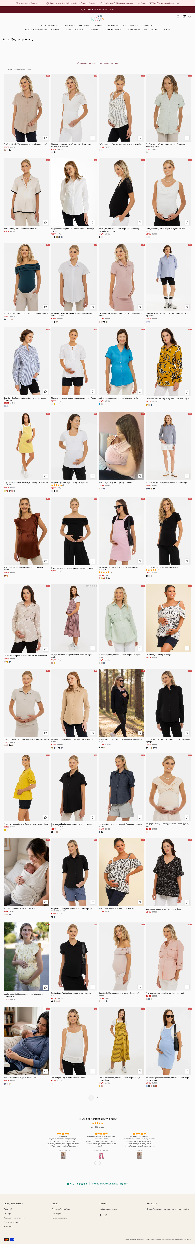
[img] (97, 1123)
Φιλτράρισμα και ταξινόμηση (19, 69)
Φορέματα (99, 26)
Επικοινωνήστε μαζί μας (61, 1209)
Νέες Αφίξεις (85, 26)
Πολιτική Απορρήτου (59, 1218)
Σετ (145, 30)
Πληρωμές (8, 1214)
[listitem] (28, 3)
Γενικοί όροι (56, 1214)
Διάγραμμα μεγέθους (12, 1222)
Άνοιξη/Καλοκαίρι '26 (49, 26)
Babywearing (134, 30)
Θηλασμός (80, 30)
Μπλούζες (135, 26)
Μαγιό (68, 30)
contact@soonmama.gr (108, 1209)
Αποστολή (8, 1209)
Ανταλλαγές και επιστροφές (14, 1218)
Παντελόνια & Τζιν (116, 26)
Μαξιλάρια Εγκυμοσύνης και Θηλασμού (42, 30)
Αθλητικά (155, 30)
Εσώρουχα (95, 30)
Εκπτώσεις (8, 1227)
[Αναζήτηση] (189, 16)
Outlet (167, 30)
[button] (95, 1163)
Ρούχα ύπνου (149, 26)
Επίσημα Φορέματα (113, 30)
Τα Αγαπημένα (69, 26)
